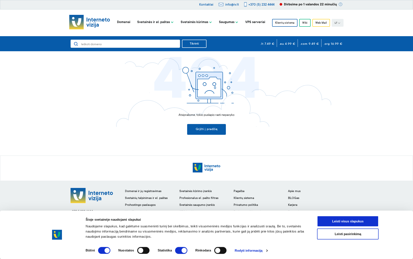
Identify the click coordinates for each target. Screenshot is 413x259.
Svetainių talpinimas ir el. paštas (146, 198)
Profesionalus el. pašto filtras (198, 198)
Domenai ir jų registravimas (143, 191)
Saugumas (226, 22)
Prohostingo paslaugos (140, 205)
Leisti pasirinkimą (348, 234)
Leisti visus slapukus (348, 221)
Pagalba (239, 191)
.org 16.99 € (333, 44)
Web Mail (321, 23)
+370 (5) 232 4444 (261, 5)
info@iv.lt (232, 5)
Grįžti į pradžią (206, 129)
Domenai (123, 22)
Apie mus (294, 191)
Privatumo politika (246, 205)
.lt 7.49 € (267, 44)
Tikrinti (194, 44)
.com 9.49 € (309, 44)
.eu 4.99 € (287, 44)
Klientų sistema (284, 23)
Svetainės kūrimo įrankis (195, 191)
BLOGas (293, 198)
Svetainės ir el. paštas (153, 22)
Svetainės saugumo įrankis (197, 205)
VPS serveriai (255, 22)
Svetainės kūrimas (194, 22)
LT (336, 23)
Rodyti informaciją (249, 250)
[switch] (143, 250)
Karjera (292, 205)
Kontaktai (206, 5)
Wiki (304, 23)
